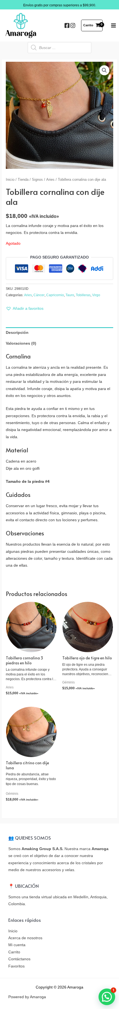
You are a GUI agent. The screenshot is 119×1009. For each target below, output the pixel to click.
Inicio (10, 180)
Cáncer (39, 295)
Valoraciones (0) (21, 343)
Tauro (70, 295)
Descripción (17, 333)
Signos (37, 180)
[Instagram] (73, 25)
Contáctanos (19, 959)
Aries (50, 180)
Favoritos (16, 966)
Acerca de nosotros (25, 938)
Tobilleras (83, 295)
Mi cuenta (16, 945)
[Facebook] (67, 25)
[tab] (59, 332)
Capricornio (55, 295)
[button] (24, 308)
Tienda (23, 180)
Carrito (14, 952)
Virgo (96, 295)
